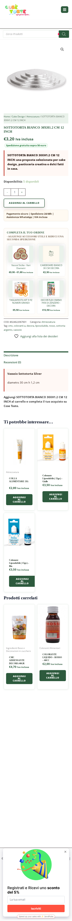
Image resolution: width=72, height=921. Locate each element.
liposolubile (41, 325)
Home (7, 116)
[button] (62, 49)
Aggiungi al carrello (24, 203)
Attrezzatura (33, 116)
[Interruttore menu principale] (64, 9)
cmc (10, 325)
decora (30, 325)
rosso (52, 325)
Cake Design (18, 116)
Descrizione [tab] (11, 355)
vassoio (17, 329)
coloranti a (19, 325)
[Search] (64, 34)
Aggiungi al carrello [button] (19, 499)
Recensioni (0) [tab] (12, 362)
